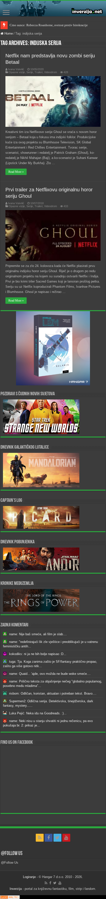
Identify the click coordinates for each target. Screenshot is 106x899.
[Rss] (40, 838)
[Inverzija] (53, 8)
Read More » (16, 172)
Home (8, 33)
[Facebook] (49, 838)
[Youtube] (66, 838)
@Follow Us (11, 853)
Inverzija (16, 889)
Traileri (39, 72)
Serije (29, 72)
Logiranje (29, 877)
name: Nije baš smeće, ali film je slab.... (38, 634)
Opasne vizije (17, 72)
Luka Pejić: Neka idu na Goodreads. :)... (38, 713)
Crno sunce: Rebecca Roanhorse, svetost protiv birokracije (49, 25)
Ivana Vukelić (16, 69)
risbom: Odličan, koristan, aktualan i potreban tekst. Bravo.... (52, 693)
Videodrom (50, 72)
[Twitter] (57, 838)
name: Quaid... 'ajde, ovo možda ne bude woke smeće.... (50, 674)
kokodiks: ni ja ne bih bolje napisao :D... (37, 654)
